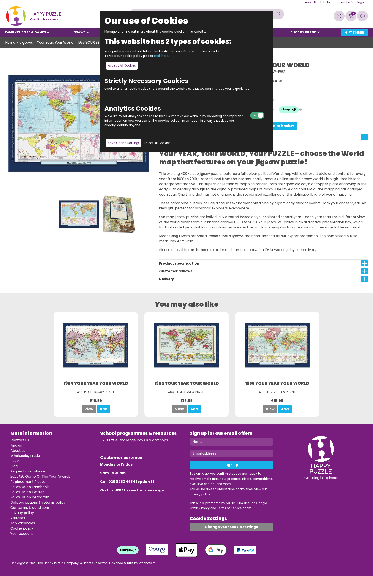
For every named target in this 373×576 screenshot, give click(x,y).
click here (161, 56)
